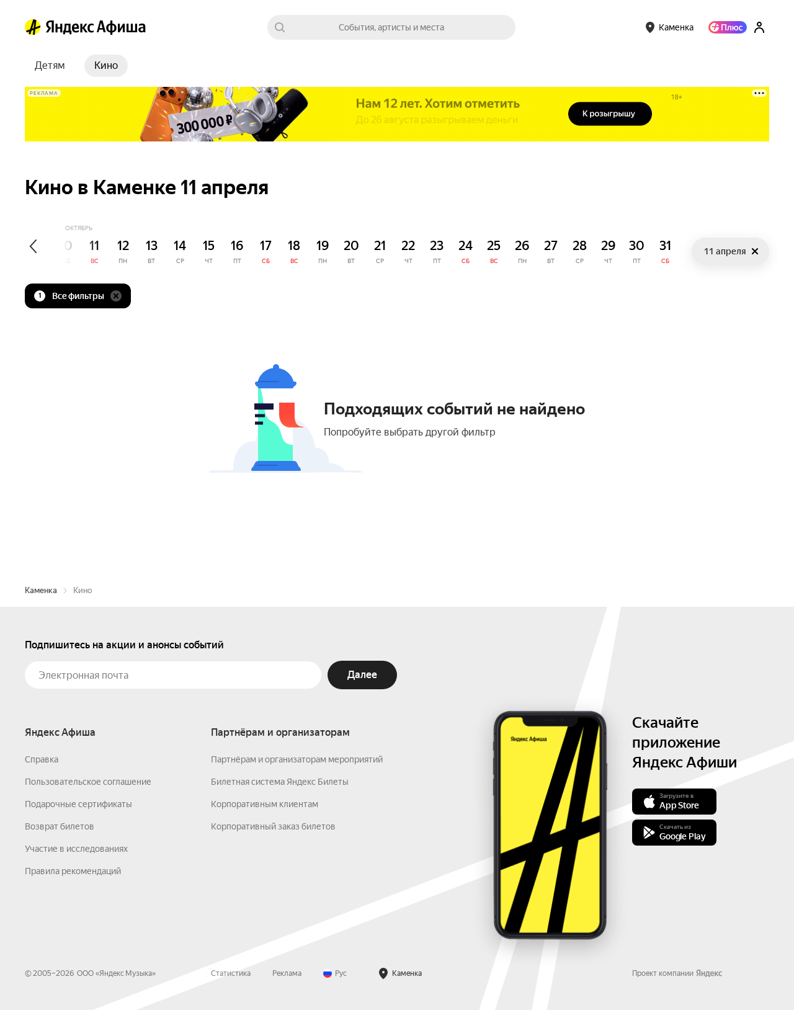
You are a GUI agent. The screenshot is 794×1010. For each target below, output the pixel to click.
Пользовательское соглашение (88, 782)
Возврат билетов (59, 826)
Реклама (286, 973)
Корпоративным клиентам (264, 804)
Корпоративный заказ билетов (273, 826)
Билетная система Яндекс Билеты (280, 782)
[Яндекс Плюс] (727, 27)
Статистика (231, 973)
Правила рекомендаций (73, 871)
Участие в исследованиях (76, 849)
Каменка (41, 590)
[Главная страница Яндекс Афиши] (33, 27)
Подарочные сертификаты (78, 804)
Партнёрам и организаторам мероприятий (297, 759)
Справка (41, 759)
